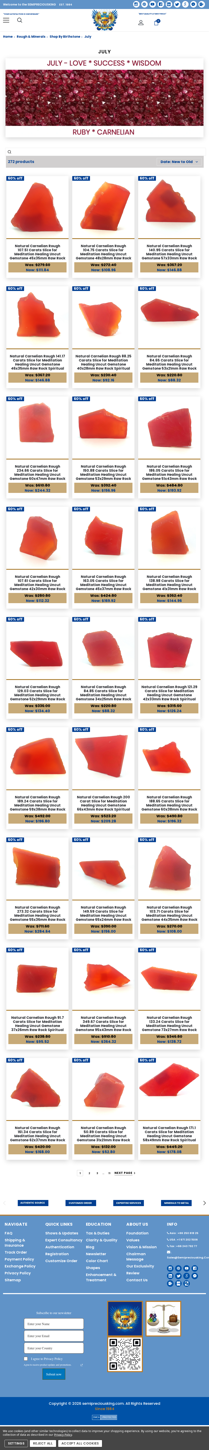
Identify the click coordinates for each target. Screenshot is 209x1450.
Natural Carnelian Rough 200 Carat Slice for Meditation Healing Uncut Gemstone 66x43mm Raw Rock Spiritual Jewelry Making (103, 805)
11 (109, 1173)
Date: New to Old (177, 161)
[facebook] (159, 2)
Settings (16, 1443)
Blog (90, 1246)
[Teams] (200, 3)
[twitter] (176, 3)
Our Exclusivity (140, 1266)
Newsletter (96, 1253)
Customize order (61, 1260)
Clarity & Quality (101, 1240)
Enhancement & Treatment (101, 1277)
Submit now (54, 1374)
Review (132, 1273)
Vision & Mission (141, 1246)
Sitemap (13, 1280)
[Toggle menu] (6, 20)
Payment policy (19, 1259)
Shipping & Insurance (15, 1242)
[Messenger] (192, 3)
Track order (16, 1252)
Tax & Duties (97, 1233)
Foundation (137, 1233)
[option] (33, 1203)
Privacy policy (18, 1273)
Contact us (137, 1280)
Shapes (93, 1267)
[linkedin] (167, 3)
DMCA (96, 1417)
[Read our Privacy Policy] (81, 1365)
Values (132, 1240)
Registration (57, 1253)
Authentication (59, 1246)
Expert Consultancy (63, 1240)
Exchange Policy (20, 1266)
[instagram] (135, 2)
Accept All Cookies (80, 1443)
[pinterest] (143, 3)
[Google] (184, 3)
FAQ (8, 1233)
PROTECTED (109, 1417)
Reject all (43, 1443)
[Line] (177, 1282)
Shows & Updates (61, 1233)
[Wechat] (185, 1282)
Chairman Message (136, 1256)
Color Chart (97, 1260)
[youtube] (151, 3)
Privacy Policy (63, 1435)
